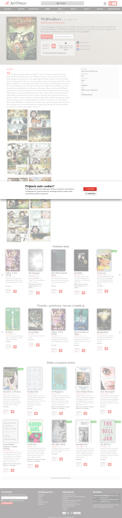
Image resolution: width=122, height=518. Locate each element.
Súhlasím (91, 189)
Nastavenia (91, 194)
